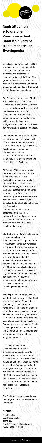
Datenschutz (26, 440)
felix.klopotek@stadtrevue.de (21, 424)
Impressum (15, 440)
